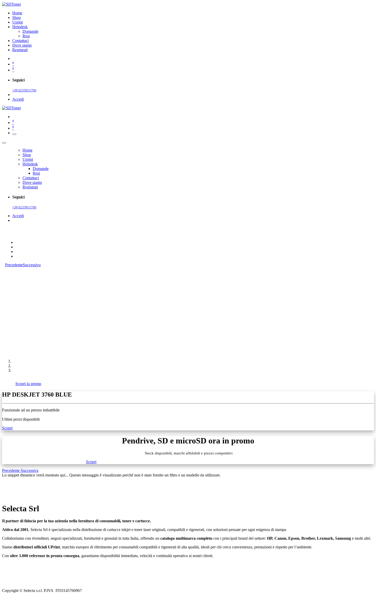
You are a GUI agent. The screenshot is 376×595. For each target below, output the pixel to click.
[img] (11, 470)
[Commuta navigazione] (14, 134)
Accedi (18, 99)
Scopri (7, 428)
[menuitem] (17, 13)
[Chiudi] (4, 143)
